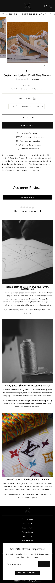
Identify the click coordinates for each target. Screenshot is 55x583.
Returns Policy (27, 532)
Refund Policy (27, 540)
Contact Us (27, 536)
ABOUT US (27, 523)
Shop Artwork (27, 519)
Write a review (27, 197)
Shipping (24, 89)
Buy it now (27, 125)
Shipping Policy (27, 528)
